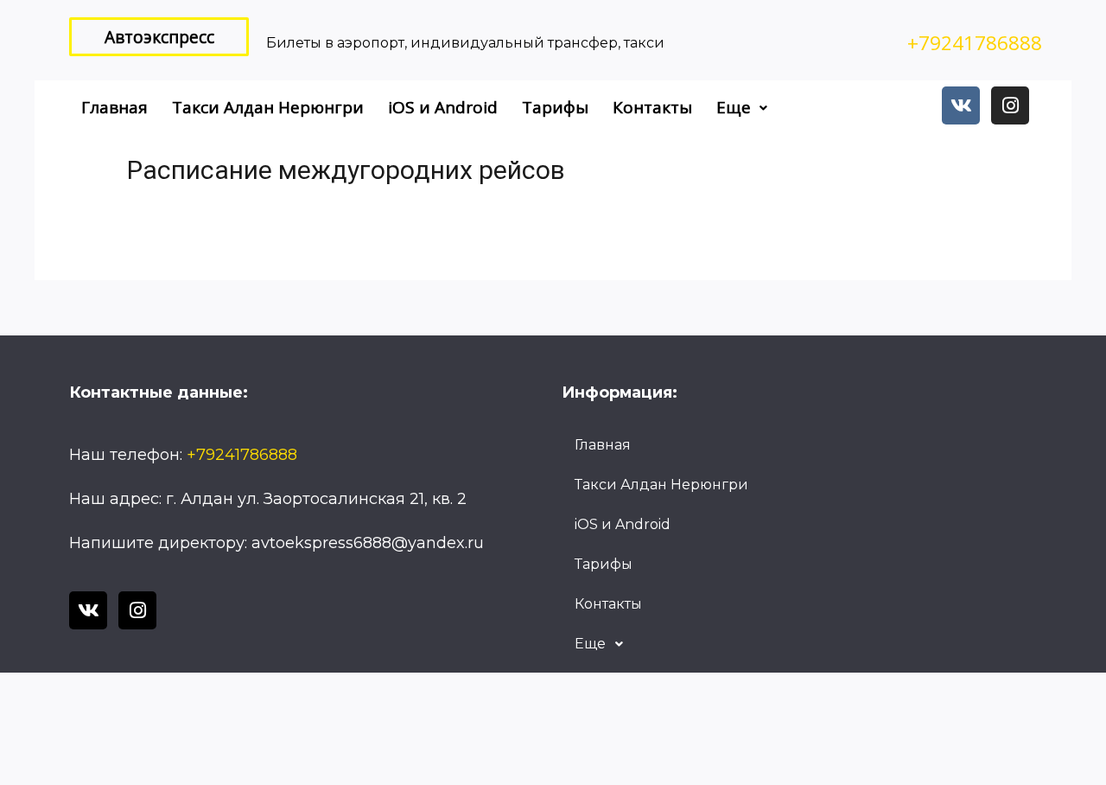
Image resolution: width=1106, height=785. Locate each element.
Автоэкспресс (159, 36)
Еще (733, 107)
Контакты (652, 107)
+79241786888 (974, 42)
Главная (114, 107)
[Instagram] (1010, 105)
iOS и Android (443, 107)
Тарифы (555, 107)
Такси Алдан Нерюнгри (268, 107)
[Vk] (961, 105)
